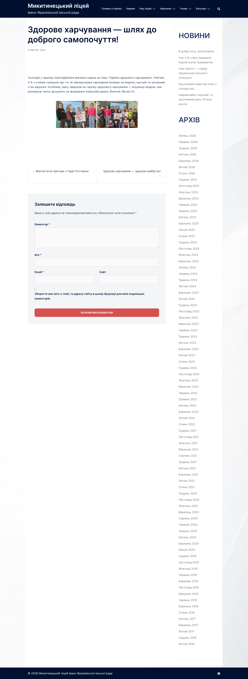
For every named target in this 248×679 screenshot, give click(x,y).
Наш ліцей (145, 8)
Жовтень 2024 (188, 254)
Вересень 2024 (189, 261)
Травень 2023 (188, 336)
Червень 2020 (188, 524)
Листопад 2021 (189, 437)
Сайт (102, 272)
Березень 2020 (189, 543)
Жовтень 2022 (188, 380)
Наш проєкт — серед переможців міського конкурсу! (193, 73)
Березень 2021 (188, 474)
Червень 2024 (188, 273)
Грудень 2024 (188, 242)
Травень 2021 (188, 462)
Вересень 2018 (188, 593)
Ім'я (38, 254)
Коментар (42, 224)
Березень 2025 (189, 223)
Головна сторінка (112, 8)
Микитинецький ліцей (58, 5)
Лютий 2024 (187, 299)
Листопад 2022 (189, 374)
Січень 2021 (187, 487)
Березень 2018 (188, 606)
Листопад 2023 (189, 311)
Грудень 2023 (188, 305)
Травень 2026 (188, 148)
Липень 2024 (187, 267)
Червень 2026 (188, 142)
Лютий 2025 (187, 230)
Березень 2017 (188, 625)
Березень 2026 (189, 160)
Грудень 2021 (187, 430)
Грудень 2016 (187, 637)
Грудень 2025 (188, 179)
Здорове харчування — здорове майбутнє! (132, 171)
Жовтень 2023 (188, 317)
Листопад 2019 (189, 562)
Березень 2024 (189, 292)
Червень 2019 (188, 575)
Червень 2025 (188, 204)
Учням (183, 8)
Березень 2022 (189, 411)
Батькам (201, 8)
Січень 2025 (187, 236)
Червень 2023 (188, 330)
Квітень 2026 (187, 154)
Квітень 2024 (187, 286)
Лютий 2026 (187, 167)
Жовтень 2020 (188, 506)
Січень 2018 (187, 612)
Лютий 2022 (187, 418)
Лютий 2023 (187, 355)
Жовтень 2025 (188, 192)
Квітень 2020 (187, 537)
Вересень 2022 (189, 386)
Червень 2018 (188, 600)
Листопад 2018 (189, 587)
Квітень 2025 (187, 217)
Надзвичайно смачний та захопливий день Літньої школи (196, 99)
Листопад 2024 (189, 248)
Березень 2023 (189, 349)
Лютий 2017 (186, 631)
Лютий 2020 (187, 549)
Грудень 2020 (188, 493)
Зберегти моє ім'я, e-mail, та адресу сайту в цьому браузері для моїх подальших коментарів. (89, 296)
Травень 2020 (188, 531)
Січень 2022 (187, 424)
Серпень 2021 (188, 455)
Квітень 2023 (187, 342)
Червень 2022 (188, 393)
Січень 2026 (187, 173)
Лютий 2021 (187, 480)
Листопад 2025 (189, 185)
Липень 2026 (187, 135)
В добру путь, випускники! (196, 51)
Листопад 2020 (189, 499)
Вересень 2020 (189, 512)
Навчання (165, 8)
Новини (130, 8)
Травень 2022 (188, 399)
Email (39, 272)
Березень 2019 (188, 581)
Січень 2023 (187, 361)
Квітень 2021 (187, 468)
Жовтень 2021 (188, 443)
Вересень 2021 (188, 449)
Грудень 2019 (187, 556)
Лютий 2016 (187, 644)
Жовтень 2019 (188, 568)
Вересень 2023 (189, 323)
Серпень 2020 (188, 518)
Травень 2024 (188, 280)
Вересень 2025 (189, 198)
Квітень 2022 (187, 405)
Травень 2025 (188, 211)
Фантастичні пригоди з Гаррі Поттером (62, 171)
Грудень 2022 (188, 368)
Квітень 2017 (187, 618)
